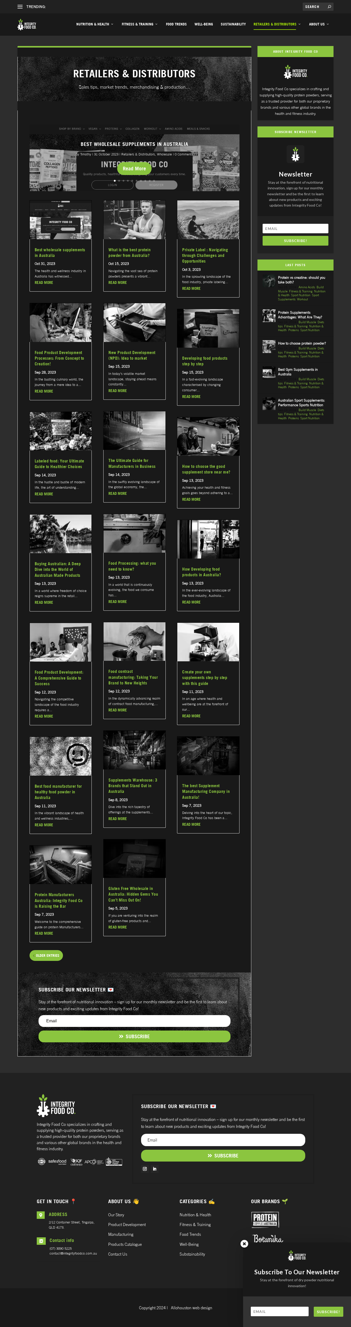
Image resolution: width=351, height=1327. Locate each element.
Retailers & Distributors (275, 24)
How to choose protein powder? (302, 343)
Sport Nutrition (300, 295)
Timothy (85, 154)
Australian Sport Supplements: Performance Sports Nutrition (301, 402)
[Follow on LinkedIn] (155, 1169)
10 (154, 181)
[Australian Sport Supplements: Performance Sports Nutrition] (269, 403)
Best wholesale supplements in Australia (134, 144)
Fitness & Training (137, 24)
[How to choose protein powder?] (269, 346)
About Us (317, 24)
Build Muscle (307, 322)
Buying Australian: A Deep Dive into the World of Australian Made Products (58, 569)
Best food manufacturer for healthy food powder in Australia (58, 792)
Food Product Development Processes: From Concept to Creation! (59, 358)
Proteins (293, 330)
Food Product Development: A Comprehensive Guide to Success (59, 678)
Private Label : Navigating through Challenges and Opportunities (205, 255)
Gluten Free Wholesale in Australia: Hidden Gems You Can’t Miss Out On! (133, 894)
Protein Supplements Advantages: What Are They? (300, 314)
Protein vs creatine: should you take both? (301, 279)
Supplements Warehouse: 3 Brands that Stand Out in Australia (132, 785)
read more (44, 282)
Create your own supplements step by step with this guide (204, 677)
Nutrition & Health (92, 24)
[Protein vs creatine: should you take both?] (269, 280)
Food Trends (176, 24)
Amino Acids (307, 287)
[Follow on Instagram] (145, 1169)
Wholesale (164, 154)
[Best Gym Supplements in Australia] (269, 372)
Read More (134, 168)
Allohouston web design (191, 1307)
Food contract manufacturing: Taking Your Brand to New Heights (133, 677)
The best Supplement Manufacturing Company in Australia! (206, 791)
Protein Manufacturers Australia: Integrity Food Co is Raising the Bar (59, 900)
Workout (302, 299)
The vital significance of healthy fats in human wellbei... (89, 6)
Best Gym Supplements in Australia (298, 371)
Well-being (204, 24)
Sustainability (233, 24)
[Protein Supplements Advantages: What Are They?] (269, 315)
